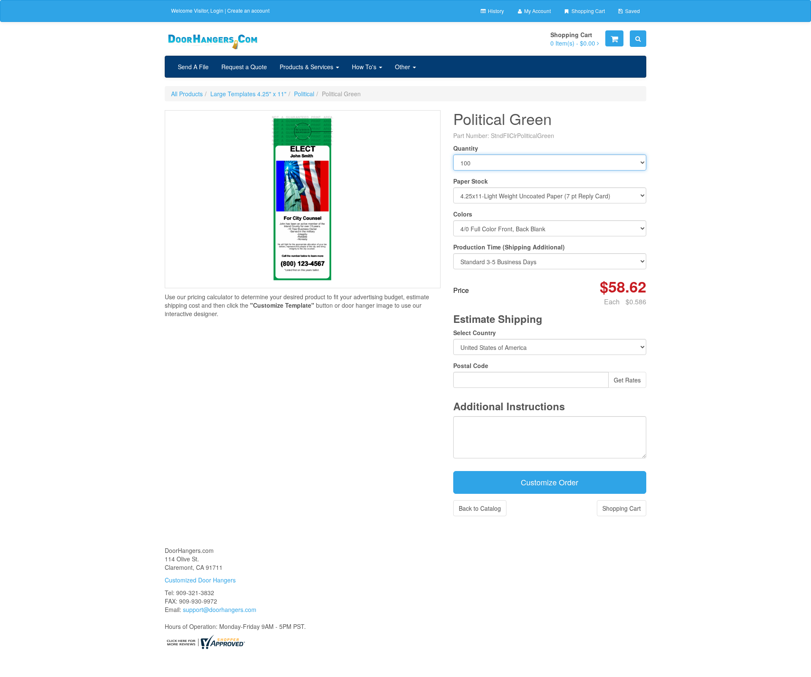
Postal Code (470, 365)
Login (216, 10)
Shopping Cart (587, 10)
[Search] (638, 38)
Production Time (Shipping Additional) (509, 247)
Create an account (248, 10)
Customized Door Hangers (200, 580)
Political (304, 93)
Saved (632, 10)
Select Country (474, 332)
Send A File (193, 66)
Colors (462, 214)
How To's (365, 66)
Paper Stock (470, 181)
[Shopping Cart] (614, 38)
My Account (537, 10)
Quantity (465, 148)
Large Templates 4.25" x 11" (248, 93)
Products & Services (307, 66)
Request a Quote (244, 66)
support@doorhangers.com (219, 609)
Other (403, 66)
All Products (187, 93)
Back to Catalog (480, 508)
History (495, 10)
